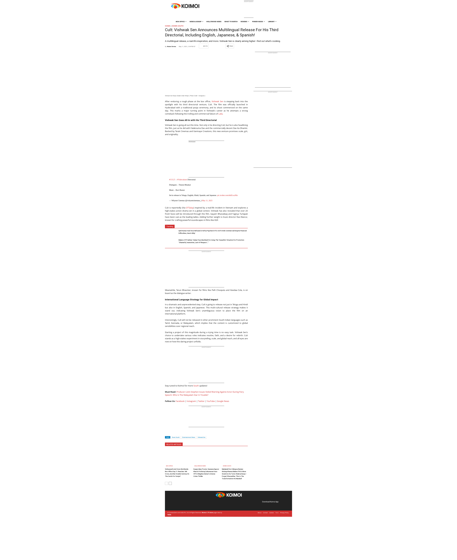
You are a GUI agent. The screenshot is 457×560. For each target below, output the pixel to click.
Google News (223, 401)
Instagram (191, 401)
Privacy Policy (284, 513)
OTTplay (189, 207)
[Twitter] (171, 433)
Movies (204, 512)
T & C (277, 513)
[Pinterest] (178, 504)
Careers (271, 513)
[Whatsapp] (175, 433)
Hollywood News (213, 21)
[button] (230, 46)
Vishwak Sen (217, 101)
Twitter (201, 401)
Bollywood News (200, 466)
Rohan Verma (171, 46)
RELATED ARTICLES (173, 444)
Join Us (205, 46)
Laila (220, 113)
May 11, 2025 (207, 201)
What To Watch (231, 21)
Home (167, 26)
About (259, 513)
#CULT (172, 180)
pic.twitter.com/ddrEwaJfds (227, 195)
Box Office (169, 466)
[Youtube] (184, 504)
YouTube (211, 401)
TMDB (169, 515)
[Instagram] (174, 504)
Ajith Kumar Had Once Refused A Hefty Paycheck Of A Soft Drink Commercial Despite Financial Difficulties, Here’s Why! (213, 232)
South (196, 385)
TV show (210, 512)
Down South (178, 26)
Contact (265, 513)
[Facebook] (167, 433)
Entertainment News (188, 437)
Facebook (180, 401)
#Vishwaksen (182, 180)
